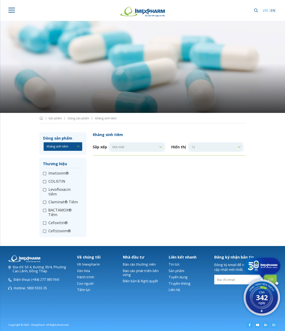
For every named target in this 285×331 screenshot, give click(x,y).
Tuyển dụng (178, 277)
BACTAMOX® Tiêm (60, 212)
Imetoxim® (58, 173)
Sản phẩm (176, 271)
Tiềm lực (83, 289)
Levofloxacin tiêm (59, 191)
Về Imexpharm (88, 264)
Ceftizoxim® (59, 230)
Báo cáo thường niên (139, 264)
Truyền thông (179, 283)
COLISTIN (56, 181)
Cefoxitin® (58, 222)
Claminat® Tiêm (63, 201)
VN (265, 10)
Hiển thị (178, 147)
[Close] (277, 284)
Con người (85, 283)
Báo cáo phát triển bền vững (141, 273)
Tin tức (174, 264)
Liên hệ (174, 289)
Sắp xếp (100, 147)
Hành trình (85, 277)
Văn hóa (83, 271)
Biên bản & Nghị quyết (140, 281)
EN (272, 10)
